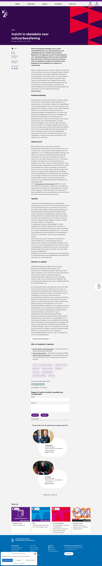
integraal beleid (47, 368)
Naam (33, 397)
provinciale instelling (39, 376)
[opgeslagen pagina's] (90, 3)
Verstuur (35, 415)
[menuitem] (17, 3)
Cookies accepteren (7, 560)
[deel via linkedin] (15, 68)
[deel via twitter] (12, 68)
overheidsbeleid (47, 372)
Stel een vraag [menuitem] (34, 547)
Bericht (33, 403)
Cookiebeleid (15, 563)
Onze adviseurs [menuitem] (34, 549)
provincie (51, 376)
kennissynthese (36, 91)
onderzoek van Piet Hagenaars (45, 184)
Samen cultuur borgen (39, 353)
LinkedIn (52, 547)
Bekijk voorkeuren (30, 560)
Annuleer (44, 415)
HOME (13, 30)
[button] (35, 553)
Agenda (44, 4)
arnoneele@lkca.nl (49, 481)
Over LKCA (33, 545)
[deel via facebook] (17, 68)
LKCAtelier (58, 368)
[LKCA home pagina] (4, 13)
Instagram (53, 549)
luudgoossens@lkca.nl (50, 450)
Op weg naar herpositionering (42, 355)
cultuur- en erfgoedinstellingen (42, 365)
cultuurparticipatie (61, 365)
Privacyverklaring (21, 563)
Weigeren (19, 560)
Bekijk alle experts (50, 495)
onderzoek (36, 372)
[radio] (32, 384)
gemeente (36, 368)
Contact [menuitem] (32, 551)
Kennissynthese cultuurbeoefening (43, 349)
